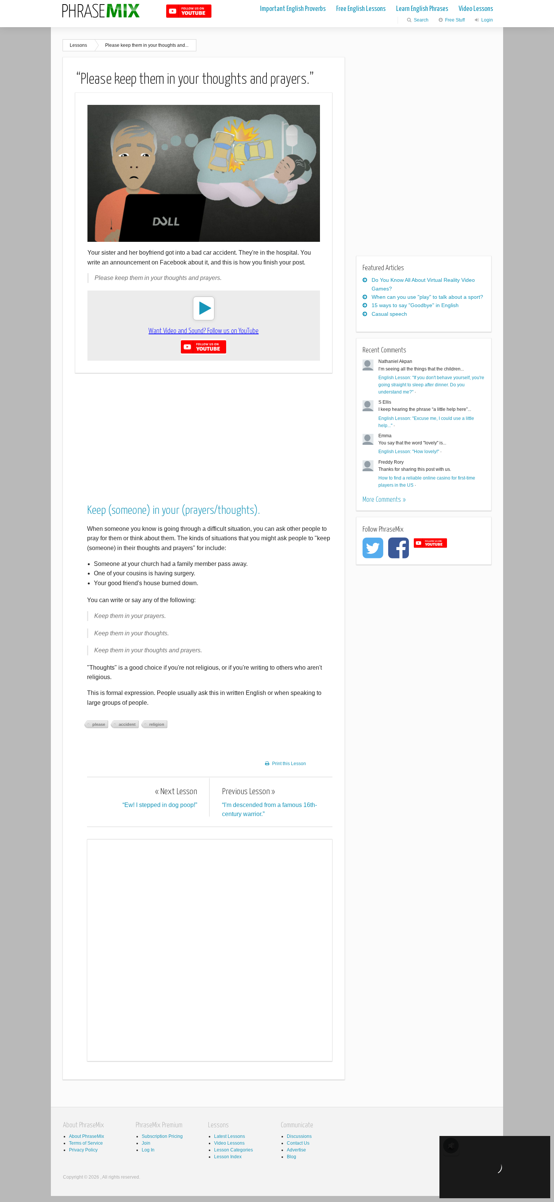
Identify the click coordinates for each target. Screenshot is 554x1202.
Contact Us (298, 1143)
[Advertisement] (203, 432)
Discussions (299, 1136)
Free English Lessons (361, 8)
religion (156, 724)
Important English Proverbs (293, 8)
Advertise (296, 1150)
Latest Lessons (229, 1136)
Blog (291, 1156)
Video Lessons (476, 8)
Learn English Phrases (422, 8)
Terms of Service (86, 1143)
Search (421, 20)
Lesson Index (228, 1156)
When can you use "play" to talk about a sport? (427, 297)
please (98, 724)
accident (127, 724)
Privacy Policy (83, 1150)
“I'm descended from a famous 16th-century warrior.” (269, 802)
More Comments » (384, 499)
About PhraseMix (86, 1136)
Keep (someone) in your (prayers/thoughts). (173, 510)
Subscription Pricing (162, 1136)
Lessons (78, 45)
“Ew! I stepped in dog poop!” (159, 797)
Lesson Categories (233, 1150)
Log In (148, 1150)
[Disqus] (209, 949)
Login (486, 20)
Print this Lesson (289, 763)
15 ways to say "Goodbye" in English (415, 305)
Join (146, 1143)
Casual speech (389, 314)
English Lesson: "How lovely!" (408, 451)
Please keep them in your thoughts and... (146, 45)
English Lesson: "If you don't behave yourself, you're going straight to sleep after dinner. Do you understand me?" (431, 385)
